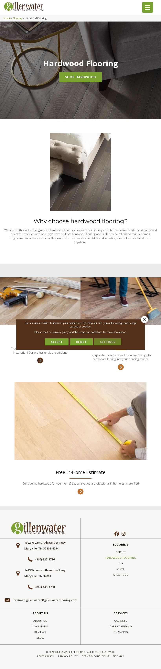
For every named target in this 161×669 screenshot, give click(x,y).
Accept (57, 342)
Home (7, 18)
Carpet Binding (121, 626)
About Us (40, 613)
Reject (81, 342)
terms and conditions (90, 332)
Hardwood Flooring (120, 557)
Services (121, 613)
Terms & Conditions (95, 656)
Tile (120, 563)
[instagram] (123, 533)
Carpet (121, 552)
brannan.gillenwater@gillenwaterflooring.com (45, 600)
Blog (40, 637)
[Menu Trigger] (147, 7)
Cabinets (120, 620)
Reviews (40, 632)
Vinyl (120, 569)
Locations (40, 626)
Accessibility (45, 656)
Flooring (17, 18)
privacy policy (61, 332)
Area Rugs (120, 574)
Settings (107, 342)
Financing (120, 632)
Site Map (118, 656)
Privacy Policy (68, 656)
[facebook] (117, 533)
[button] (80, 77)
